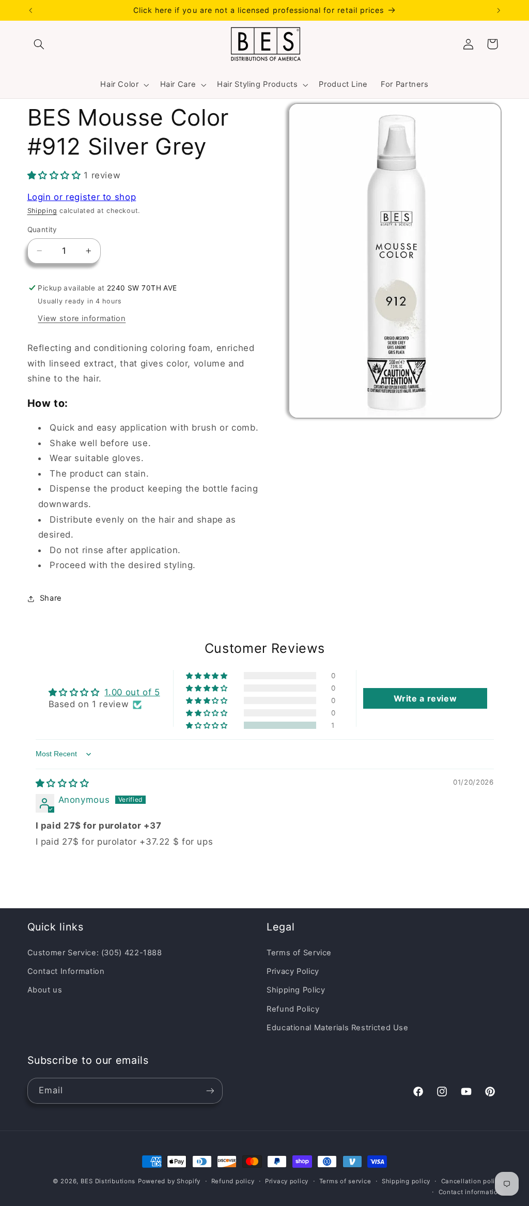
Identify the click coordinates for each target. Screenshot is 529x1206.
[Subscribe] (210, 1090)
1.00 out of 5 (132, 692)
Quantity (42, 229)
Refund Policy (293, 1009)
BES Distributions (108, 1181)
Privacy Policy (293, 971)
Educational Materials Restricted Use (338, 1027)
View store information (82, 318)
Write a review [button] (425, 698)
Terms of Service (299, 952)
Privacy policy (286, 1181)
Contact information (470, 1192)
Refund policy (233, 1181)
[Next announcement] (498, 10)
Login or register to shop (81, 197)
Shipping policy (406, 1181)
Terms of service (345, 1181)
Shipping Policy (296, 990)
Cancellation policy (471, 1181)
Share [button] (51, 598)
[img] (62, 783)
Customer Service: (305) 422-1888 (94, 952)
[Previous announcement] (30, 10)
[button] (39, 44)
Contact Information (66, 971)
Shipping (42, 211)
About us (45, 990)
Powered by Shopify (169, 1181)
